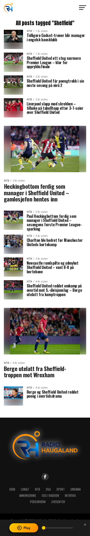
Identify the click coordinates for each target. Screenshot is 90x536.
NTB (37, 489)
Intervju (70, 495)
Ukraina (76, 489)
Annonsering (27, 495)
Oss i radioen (50, 495)
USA (48, 489)
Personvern (38, 501)
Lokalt (25, 489)
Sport (60, 489)
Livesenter (58, 501)
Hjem (12, 489)
